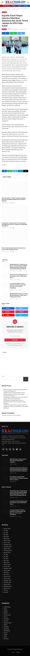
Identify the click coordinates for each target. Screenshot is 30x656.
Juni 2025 (6, 556)
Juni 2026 (6, 532)
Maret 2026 (6, 538)
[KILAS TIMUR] (15, 2)
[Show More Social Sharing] (26, 33)
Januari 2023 (7, 578)
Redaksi (18, 652)
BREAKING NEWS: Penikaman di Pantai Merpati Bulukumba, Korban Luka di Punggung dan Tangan (19, 295)
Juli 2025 (6, 554)
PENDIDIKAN (7, 631)
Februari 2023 (7, 576)
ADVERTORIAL (6, 6)
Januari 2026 (7, 542)
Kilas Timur (15, 29)
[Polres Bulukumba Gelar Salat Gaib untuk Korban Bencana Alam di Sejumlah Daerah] (15, 238)
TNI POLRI (4, 12)
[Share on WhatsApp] (13, 33)
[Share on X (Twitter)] (21, 33)
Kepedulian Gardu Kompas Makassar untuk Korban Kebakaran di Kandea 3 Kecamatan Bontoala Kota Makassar (14, 394)
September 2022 (8, 586)
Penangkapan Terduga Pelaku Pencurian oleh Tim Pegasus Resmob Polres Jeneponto (19, 478)
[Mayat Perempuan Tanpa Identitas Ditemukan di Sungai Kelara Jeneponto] (5, 460)
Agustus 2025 (7, 552)
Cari (3, 376)
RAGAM (5, 634)
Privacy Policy (14, 345)
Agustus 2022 (7, 588)
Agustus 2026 (7, 528)
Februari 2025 (7, 564)
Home (13, 652)
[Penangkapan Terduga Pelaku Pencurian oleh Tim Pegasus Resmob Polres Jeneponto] (5, 478)
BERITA (14, 6)
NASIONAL (6, 626)
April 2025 (6, 560)
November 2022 (7, 582)
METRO (5, 625)
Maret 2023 (6, 574)
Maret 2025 (6, 562)
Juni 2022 (6, 592)
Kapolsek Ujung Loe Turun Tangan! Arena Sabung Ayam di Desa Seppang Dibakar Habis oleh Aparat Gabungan (14, 199)
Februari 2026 (7, 540)
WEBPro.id (20, 649)
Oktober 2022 (7, 584)
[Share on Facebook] (5, 33)
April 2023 (6, 572)
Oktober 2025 (7, 548)
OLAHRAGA (6, 629)
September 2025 (8, 550)
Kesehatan (6, 619)
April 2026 (6, 536)
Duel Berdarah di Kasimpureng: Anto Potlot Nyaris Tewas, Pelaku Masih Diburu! (18, 276)
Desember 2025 (7, 544)
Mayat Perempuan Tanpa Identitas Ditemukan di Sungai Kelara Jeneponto (18, 461)
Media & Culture (8, 623)
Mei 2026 (6, 534)
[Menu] (2, 2)
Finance (5, 617)
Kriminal (6, 621)
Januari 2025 (7, 566)
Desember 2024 (7, 568)
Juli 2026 (6, 530)
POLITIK (5, 632)
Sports (5, 636)
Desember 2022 (7, 580)
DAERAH (6, 613)
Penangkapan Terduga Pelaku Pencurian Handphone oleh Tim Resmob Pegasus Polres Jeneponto (14, 402)
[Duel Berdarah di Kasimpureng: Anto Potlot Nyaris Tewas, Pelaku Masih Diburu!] (5, 276)
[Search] (28, 2)
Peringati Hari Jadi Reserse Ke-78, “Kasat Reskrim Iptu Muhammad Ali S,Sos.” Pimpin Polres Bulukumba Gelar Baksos (14, 224)
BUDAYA (26, 6)
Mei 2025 (6, 558)
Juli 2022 (6, 590)
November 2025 (7, 546)
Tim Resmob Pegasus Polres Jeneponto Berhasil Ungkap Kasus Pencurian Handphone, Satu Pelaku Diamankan (15, 406)
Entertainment (7, 615)
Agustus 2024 (7, 570)
